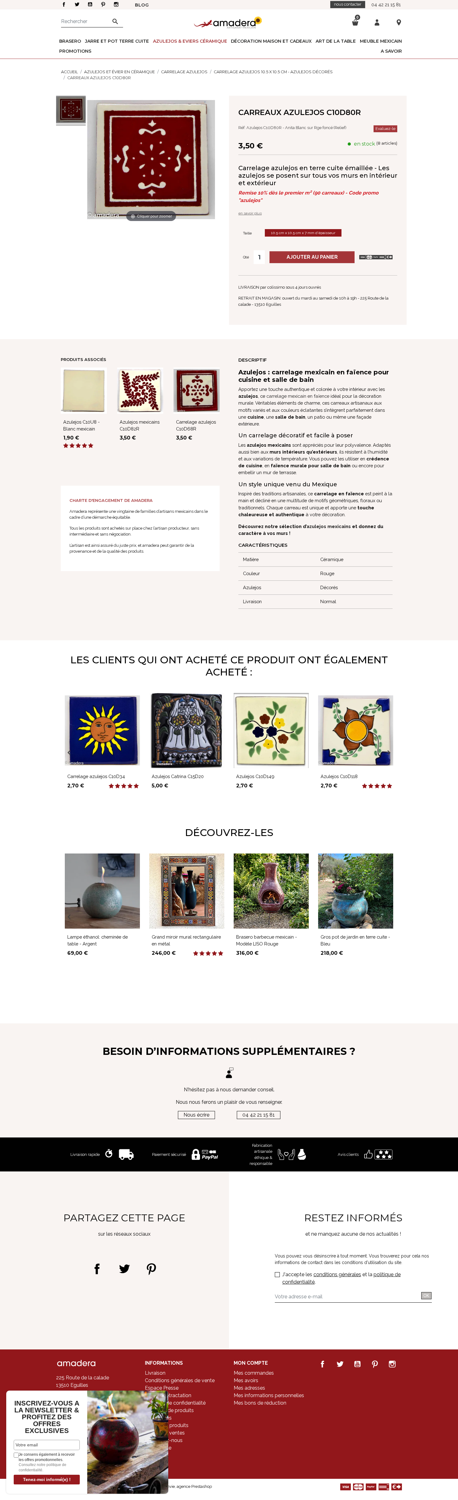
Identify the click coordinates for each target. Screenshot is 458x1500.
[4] (84, 446)
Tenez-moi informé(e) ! (47, 1479)
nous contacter (347, 4)
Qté (246, 257)
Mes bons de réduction (260, 1403)
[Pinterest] (151, 1269)
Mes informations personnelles (269, 1395)
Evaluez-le (385, 128)
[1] (65, 446)
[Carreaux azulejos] (71, 110)
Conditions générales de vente (180, 1380)
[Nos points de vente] (399, 22)
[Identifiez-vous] (377, 22)
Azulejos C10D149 (255, 776)
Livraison (155, 1373)
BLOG (142, 5)
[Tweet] (124, 1269)
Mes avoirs (246, 1380)
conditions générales (337, 1274)
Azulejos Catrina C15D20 (178, 776)
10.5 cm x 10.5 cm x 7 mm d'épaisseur (303, 233)
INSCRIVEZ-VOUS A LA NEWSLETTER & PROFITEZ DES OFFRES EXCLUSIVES (46, 1417)
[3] (78, 446)
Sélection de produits (169, 1410)
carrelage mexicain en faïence (297, 396)
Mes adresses (249, 1388)
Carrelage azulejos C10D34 (96, 776)
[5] (90, 446)
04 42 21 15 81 (386, 4)
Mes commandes (254, 1373)
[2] (71, 446)
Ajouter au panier (312, 257)
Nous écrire (196, 1115)
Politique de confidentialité (175, 1403)
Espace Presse (162, 1388)
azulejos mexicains (329, 526)
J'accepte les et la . (341, 1278)
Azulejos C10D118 (339, 776)
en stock (364, 144)
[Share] (97, 1269)
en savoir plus (250, 213)
